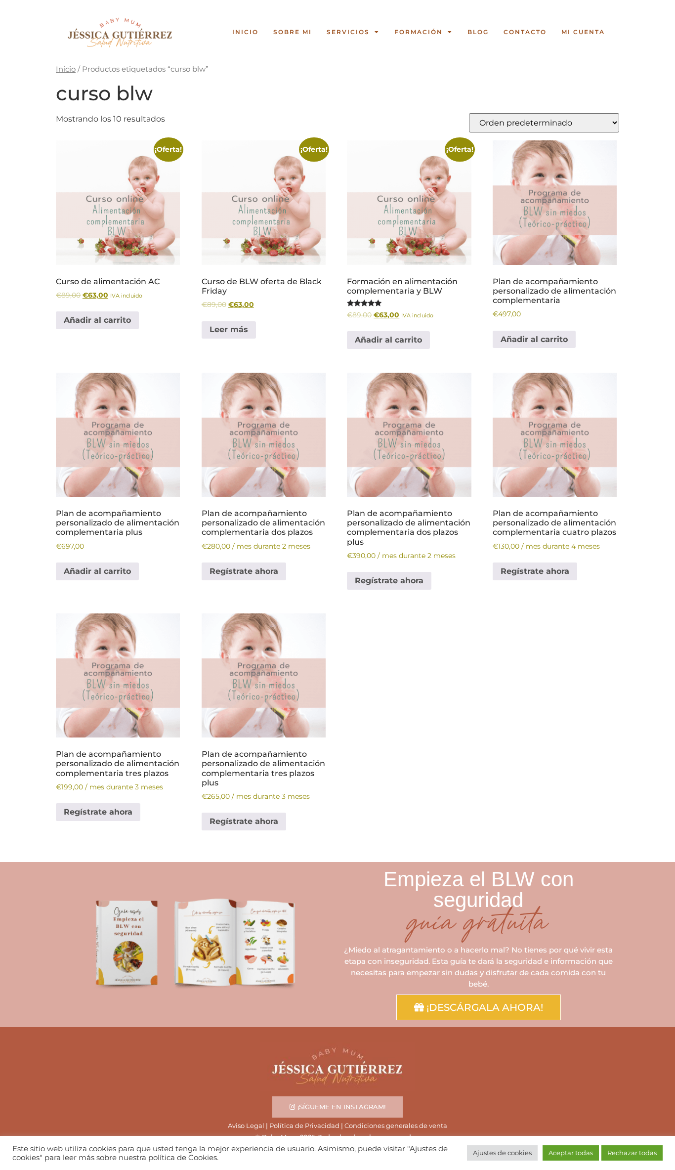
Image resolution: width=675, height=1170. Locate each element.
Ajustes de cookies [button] (502, 1153)
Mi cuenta (583, 32)
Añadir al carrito (97, 320)
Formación (418, 32)
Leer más (229, 329)
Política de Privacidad (304, 1125)
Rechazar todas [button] (632, 1153)
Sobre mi (292, 32)
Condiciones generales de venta (395, 1125)
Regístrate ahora (244, 571)
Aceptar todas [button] (570, 1153)
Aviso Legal (246, 1125)
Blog (478, 32)
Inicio (245, 32)
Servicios (348, 32)
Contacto (525, 32)
